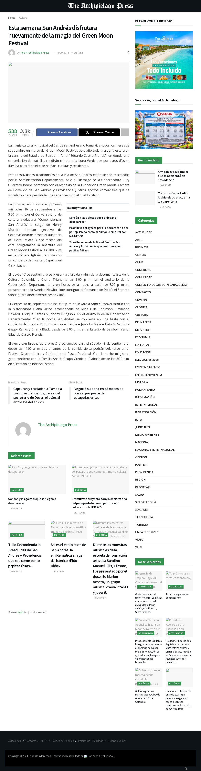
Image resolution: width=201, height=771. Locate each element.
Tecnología (144, 517)
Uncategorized (146, 532)
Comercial (143, 270)
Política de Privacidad (90, 741)
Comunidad (143, 277)
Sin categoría (145, 502)
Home (11, 17)
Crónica (141, 307)
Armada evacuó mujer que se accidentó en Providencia (173, 176)
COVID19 (141, 300)
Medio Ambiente (147, 434)
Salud (139, 494)
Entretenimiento (148, 375)
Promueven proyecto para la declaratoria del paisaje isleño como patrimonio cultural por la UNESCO (98, 232)
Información (145, 397)
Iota (138, 419)
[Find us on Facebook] (180, 768)
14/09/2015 (62, 52)
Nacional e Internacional (155, 449)
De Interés (143, 322)
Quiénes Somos (117, 741)
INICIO (44, 741)
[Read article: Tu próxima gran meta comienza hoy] (179, 581)
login (20, 612)
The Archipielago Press (34, 52)
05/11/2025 (79, 512)
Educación (143, 352)
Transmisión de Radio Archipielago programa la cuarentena (174, 197)
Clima (139, 262)
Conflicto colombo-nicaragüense (161, 285)
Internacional (146, 404)
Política (141, 464)
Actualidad (143, 232)
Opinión (141, 457)
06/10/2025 (58, 571)
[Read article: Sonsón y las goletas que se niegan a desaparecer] (37, 479)
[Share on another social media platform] (125, 132)
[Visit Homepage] (100, 6)
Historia (141, 382)
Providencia (144, 472)
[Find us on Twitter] (186, 768)
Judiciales (142, 427)
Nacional (142, 442)
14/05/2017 (165, 185)
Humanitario (145, 389)
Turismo (141, 524)
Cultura (23, 17)
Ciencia (140, 255)
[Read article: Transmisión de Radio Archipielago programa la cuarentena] (145, 198)
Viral (139, 547)
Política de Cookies (63, 741)
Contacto (143, 292)
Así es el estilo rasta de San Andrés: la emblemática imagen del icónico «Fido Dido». (68, 555)
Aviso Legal (15, 741)
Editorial (142, 345)
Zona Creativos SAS (103, 756)
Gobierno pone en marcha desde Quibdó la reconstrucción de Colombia (147, 696)
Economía (142, 337)
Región (140, 479)
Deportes (142, 329)
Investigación (145, 412)
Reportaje (142, 487)
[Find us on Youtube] (191, 768)
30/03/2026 (16, 508)
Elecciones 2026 (147, 359)
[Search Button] (191, 6)
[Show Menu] (10, 6)
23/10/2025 (16, 571)
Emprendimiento (147, 367)
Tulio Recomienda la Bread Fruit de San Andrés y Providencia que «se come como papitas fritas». (95, 246)
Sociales (141, 509)
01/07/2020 (165, 206)
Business (141, 247)
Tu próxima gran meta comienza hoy (177, 596)
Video (139, 539)
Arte (138, 240)
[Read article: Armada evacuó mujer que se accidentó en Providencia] (145, 177)
